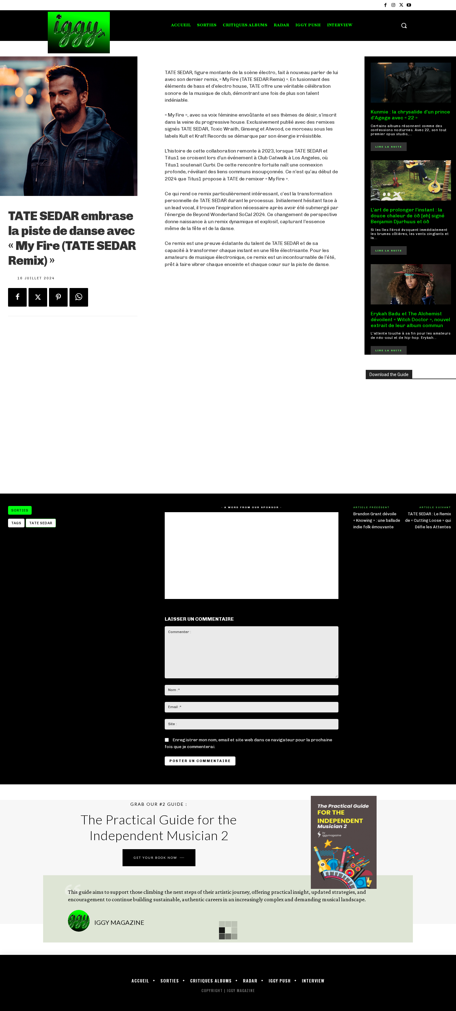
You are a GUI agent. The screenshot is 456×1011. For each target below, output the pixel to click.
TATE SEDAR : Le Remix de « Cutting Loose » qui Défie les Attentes (428, 520)
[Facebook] (385, 5)
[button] (404, 25)
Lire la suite (388, 146)
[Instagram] (393, 5)
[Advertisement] (251, 435)
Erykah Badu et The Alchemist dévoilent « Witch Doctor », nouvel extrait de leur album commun (410, 319)
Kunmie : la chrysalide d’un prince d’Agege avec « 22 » (410, 115)
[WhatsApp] (78, 297)
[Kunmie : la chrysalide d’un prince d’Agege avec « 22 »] (411, 83)
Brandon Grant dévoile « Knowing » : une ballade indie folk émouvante (376, 520)
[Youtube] (409, 5)
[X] (401, 5)
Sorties (20, 510)
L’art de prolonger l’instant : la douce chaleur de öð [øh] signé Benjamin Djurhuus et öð (408, 215)
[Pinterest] (58, 297)
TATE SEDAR (40, 523)
